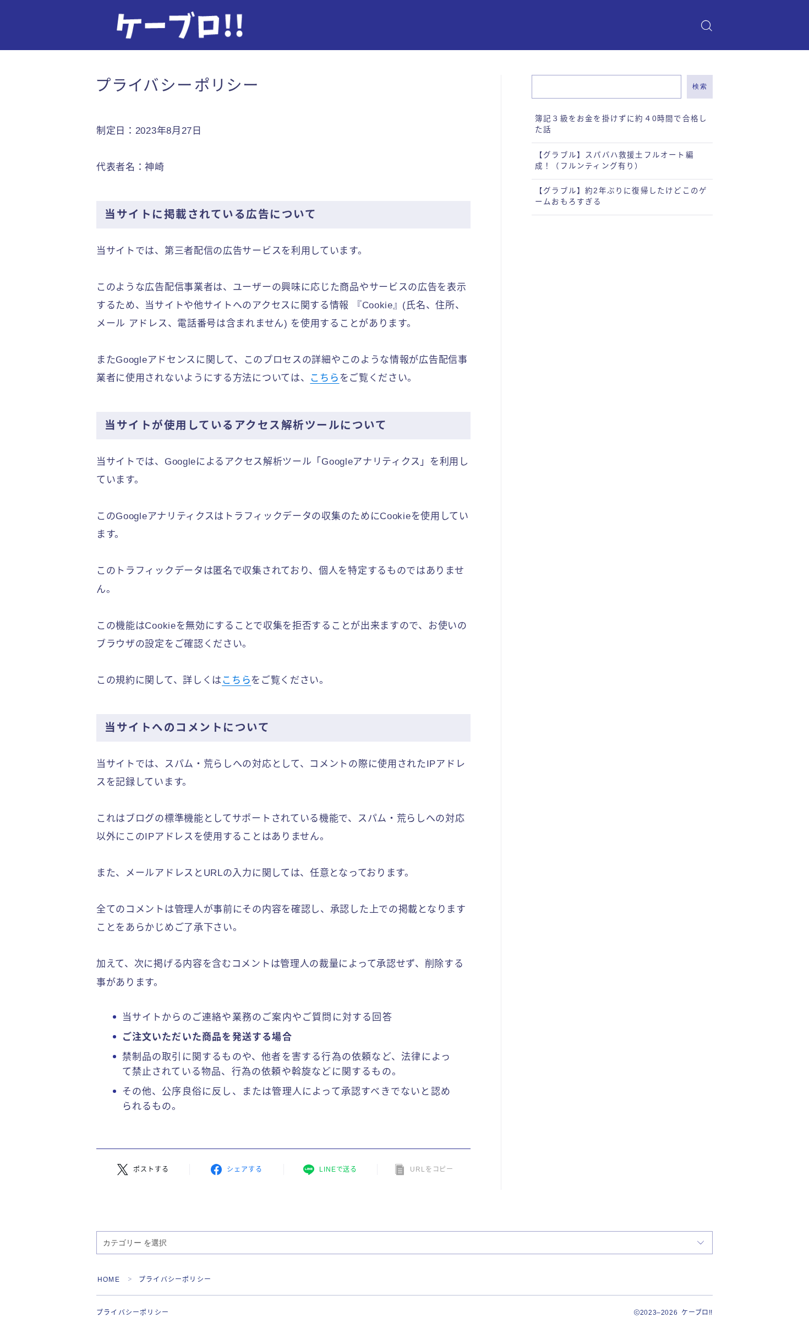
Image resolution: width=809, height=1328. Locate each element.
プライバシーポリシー (132, 1312)
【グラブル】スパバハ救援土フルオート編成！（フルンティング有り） (614, 160)
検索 (699, 86)
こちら (324, 378)
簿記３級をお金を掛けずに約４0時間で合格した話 (621, 124)
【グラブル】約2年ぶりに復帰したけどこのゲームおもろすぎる (621, 196)
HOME (108, 1279)
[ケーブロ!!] (176, 25)
